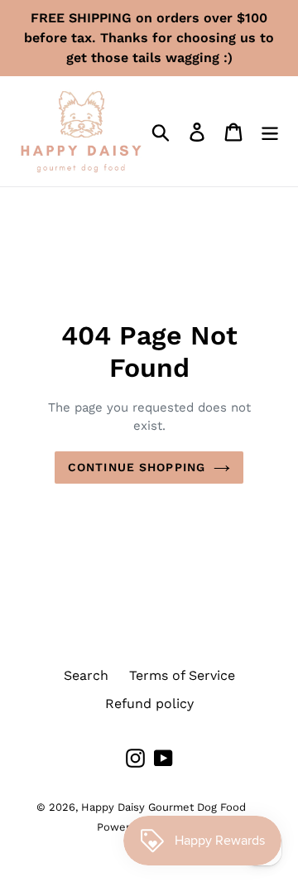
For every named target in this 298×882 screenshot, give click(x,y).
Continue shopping (136, 467)
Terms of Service (182, 675)
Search (86, 675)
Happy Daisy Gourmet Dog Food (163, 807)
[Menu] (270, 131)
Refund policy (149, 703)
